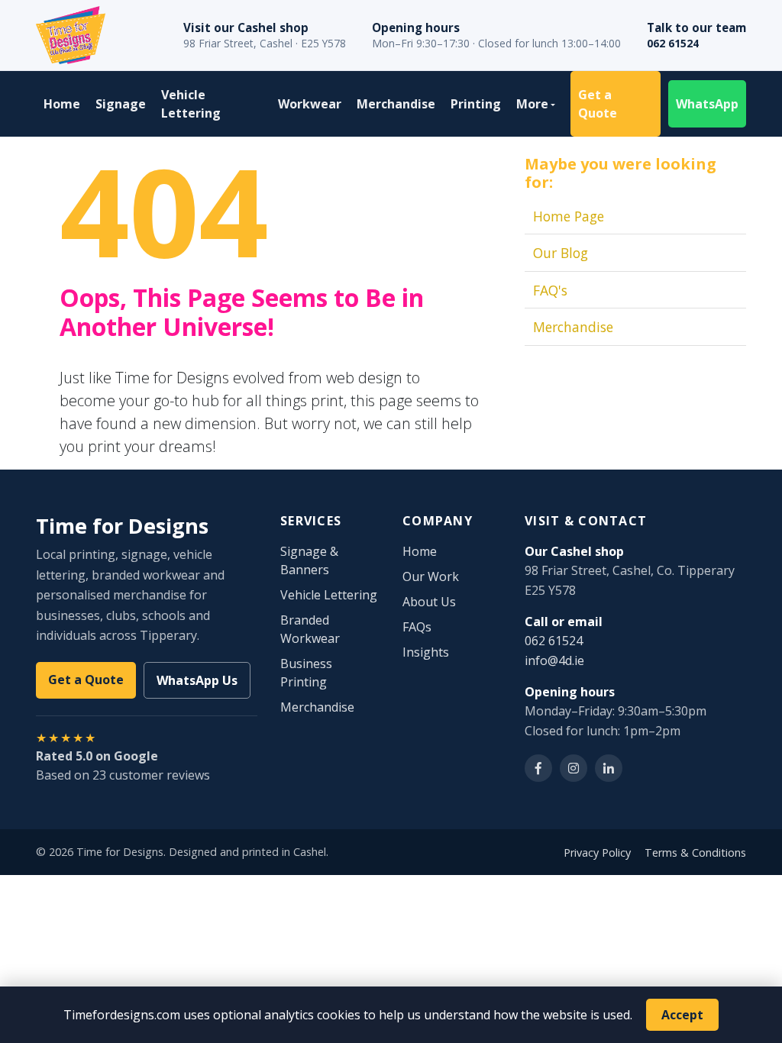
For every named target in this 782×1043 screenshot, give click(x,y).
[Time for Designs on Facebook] (538, 768)
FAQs (416, 626)
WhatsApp (707, 103)
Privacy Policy (597, 852)
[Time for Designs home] (70, 35)
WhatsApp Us (197, 680)
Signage (120, 103)
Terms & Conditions (695, 852)
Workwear (309, 103)
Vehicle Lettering (191, 103)
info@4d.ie (554, 660)
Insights (425, 652)
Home (62, 103)
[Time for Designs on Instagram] (573, 768)
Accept (682, 1014)
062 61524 (673, 43)
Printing (476, 103)
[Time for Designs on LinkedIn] (608, 768)
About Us (429, 601)
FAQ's (550, 290)
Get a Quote (597, 103)
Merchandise (396, 103)
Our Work (430, 576)
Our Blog (560, 253)
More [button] (532, 103)
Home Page (568, 216)
